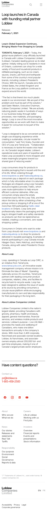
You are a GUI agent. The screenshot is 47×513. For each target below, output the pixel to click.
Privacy (17, 505)
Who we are (7, 415)
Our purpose (8, 451)
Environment (8, 454)
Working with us (31, 417)
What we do (7, 417)
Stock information (32, 441)
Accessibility (7, 505)
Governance (7, 460)
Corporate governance (11, 507)
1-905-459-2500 (11, 381)
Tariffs (5, 441)
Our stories (7, 430)
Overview (28, 430)
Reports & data (9, 462)
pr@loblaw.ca (9, 378)
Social (5, 457)
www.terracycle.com (11, 266)
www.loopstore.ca (10, 176)
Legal (24, 505)
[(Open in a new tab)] (5, 397)
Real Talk (6, 439)
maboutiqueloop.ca (33, 176)
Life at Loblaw (30, 415)
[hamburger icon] (41, 4)
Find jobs (28, 420)
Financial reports (31, 433)
